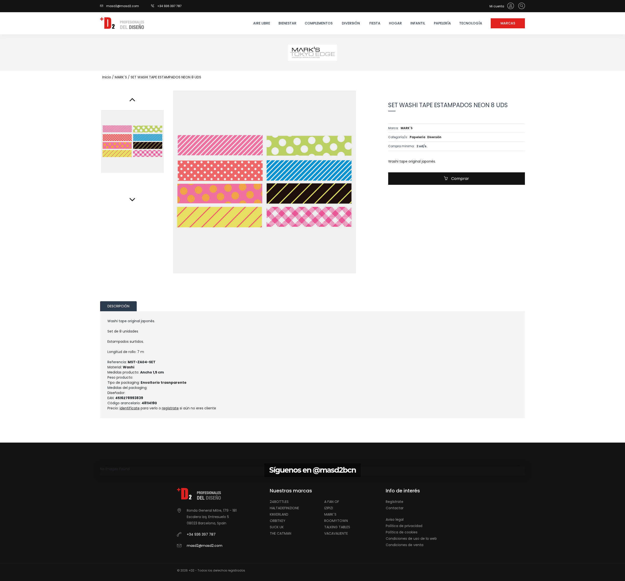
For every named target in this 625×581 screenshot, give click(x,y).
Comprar (459, 178)
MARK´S (121, 77)
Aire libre (261, 23)
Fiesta (374, 23)
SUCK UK (277, 527)
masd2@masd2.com (122, 6)
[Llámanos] (154, 6)
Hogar (395, 23)
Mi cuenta (497, 6)
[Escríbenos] (102, 6)
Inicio (106, 77)
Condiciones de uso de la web (411, 538)
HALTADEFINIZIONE (284, 508)
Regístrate (394, 501)
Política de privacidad (404, 525)
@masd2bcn (334, 470)
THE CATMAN (280, 533)
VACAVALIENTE (336, 533)
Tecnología (470, 23)
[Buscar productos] (520, 6)
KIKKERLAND (279, 514)
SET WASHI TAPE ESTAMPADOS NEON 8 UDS (166, 77)
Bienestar (287, 23)
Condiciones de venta (404, 544)
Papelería (442, 23)
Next (278, 281)
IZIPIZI (328, 508)
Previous (251, 281)
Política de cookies (401, 532)
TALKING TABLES (337, 527)
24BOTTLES (279, 501)
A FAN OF (331, 501)
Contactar (395, 508)
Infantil (417, 23)
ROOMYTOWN (336, 520)
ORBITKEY (277, 520)
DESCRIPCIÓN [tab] (118, 306)
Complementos (318, 23)
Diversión (351, 23)
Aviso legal (395, 519)
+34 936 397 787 (169, 6)
